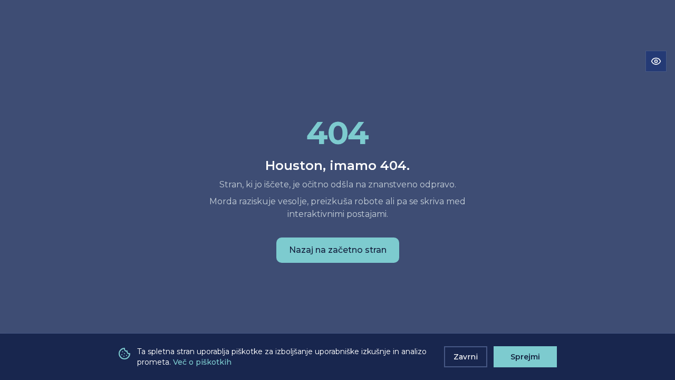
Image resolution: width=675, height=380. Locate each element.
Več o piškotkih (202, 362)
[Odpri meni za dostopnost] (656, 61)
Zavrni (466, 357)
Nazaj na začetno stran (338, 250)
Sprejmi (525, 357)
